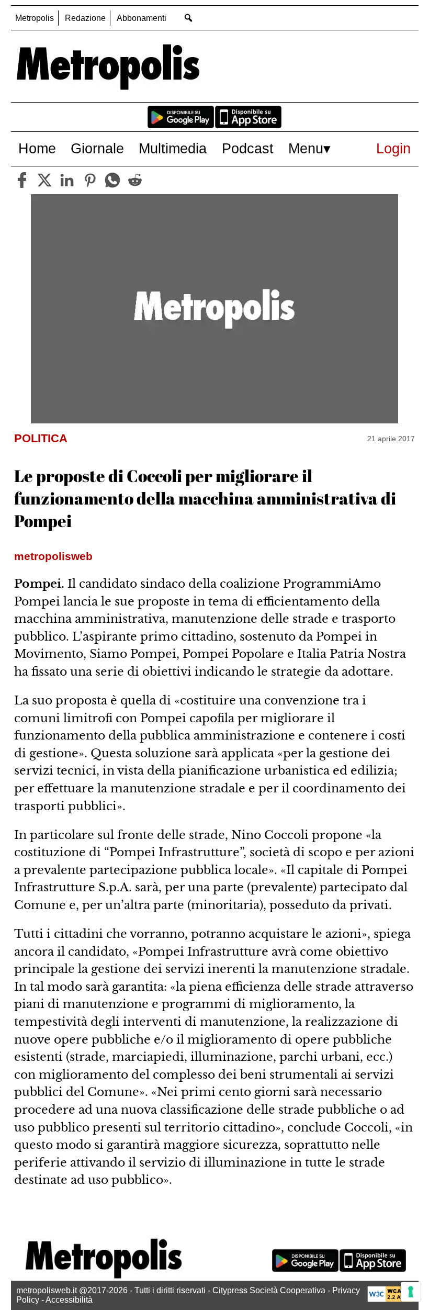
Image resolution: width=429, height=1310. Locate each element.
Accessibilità (69, 1299)
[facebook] (22, 180)
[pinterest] (90, 180)
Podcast (248, 148)
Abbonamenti (141, 18)
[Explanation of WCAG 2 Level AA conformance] (390, 1299)
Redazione (85, 18)
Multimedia (173, 148)
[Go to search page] (189, 17)
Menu (305, 148)
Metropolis (34, 18)
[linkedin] (67, 180)
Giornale (97, 148)
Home (37, 148)
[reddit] (135, 180)
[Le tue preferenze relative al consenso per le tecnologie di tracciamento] (411, 1292)
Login (393, 148)
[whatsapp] (112, 180)
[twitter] (44, 180)
